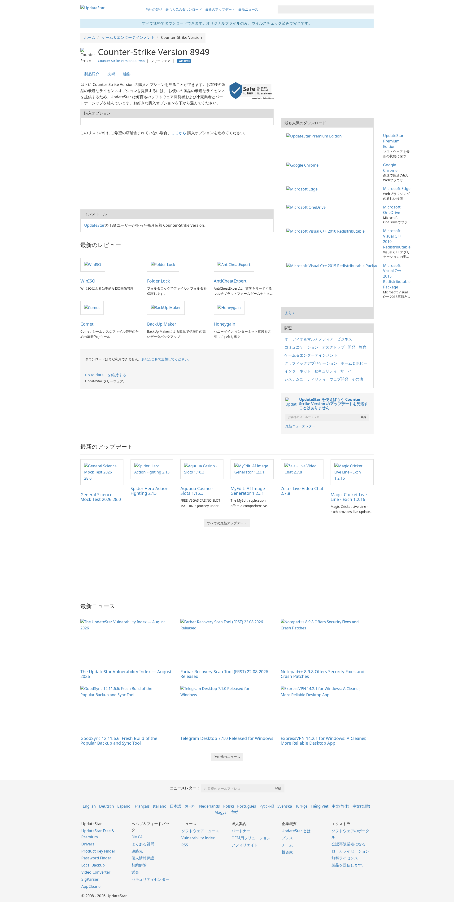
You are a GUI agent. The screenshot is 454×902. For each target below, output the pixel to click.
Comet (87, 324)
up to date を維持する (105, 374)
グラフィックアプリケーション (310, 363)
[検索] (369, 9)
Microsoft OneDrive (392, 209)
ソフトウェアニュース (200, 830)
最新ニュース (248, 9)
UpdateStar (94, 225)
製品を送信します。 (349, 865)
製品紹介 (91, 73)
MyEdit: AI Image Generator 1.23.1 (248, 491)
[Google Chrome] (303, 165)
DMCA (137, 837)
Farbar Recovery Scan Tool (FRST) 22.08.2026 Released (224, 674)
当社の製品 (154, 9)
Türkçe (301, 806)
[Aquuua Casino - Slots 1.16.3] (202, 468)
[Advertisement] (177, 171)
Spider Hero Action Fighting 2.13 (149, 491)
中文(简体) (340, 806)
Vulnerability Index (198, 837)
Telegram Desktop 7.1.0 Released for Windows (226, 738)
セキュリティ (325, 371)
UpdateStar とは (296, 830)
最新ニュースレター (300, 426)
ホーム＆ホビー (354, 363)
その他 (357, 379)
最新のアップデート (220, 9)
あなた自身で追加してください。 (166, 359)
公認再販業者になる (349, 844)
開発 (351, 347)
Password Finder (96, 858)
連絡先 (137, 851)
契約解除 (139, 865)
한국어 (190, 806)
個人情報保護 (142, 858)
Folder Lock (158, 281)
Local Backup (93, 865)
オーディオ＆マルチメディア (309, 339)
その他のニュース (227, 756)
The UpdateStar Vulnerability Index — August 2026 (126, 674)
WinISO (87, 281)
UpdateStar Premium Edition (393, 141)
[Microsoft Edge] (302, 188)
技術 (111, 73)
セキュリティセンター (150, 879)
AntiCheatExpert (230, 281)
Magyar (221, 812)
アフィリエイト (244, 845)
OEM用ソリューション (251, 837)
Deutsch (106, 806)
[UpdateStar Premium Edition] (315, 135)
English (89, 806)
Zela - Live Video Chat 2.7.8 (302, 491)
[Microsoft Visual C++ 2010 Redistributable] (326, 230)
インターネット (297, 371)
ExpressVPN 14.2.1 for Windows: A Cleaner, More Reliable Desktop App (323, 740)
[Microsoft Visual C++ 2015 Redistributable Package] (332, 265)
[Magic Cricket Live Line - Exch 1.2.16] (352, 471)
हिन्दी (234, 812)
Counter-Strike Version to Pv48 (121, 60)
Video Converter (95, 872)
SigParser (90, 879)
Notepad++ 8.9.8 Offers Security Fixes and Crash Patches (322, 674)
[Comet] (92, 307)
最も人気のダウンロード (184, 9)
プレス (287, 837)
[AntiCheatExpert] (234, 264)
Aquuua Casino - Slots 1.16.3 (196, 491)
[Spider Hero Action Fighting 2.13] (152, 468)
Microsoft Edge (396, 188)
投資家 (287, 852)
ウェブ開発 (338, 379)
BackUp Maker (161, 324)
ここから (178, 132)
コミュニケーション (301, 347)
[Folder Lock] (163, 264)
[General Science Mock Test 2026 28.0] (102, 471)
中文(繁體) (361, 806)
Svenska (284, 806)
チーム (287, 845)
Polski (228, 806)
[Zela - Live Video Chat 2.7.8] (302, 468)
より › (289, 312)
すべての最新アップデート (227, 523)
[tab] (92, 74)
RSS (184, 845)
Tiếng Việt (319, 806)
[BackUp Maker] (166, 307)
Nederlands (209, 806)
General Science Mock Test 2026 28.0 (100, 497)
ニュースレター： (185, 788)
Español (124, 806)
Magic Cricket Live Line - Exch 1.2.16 (349, 497)
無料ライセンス (345, 858)
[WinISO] (92, 264)
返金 (135, 872)
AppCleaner (91, 886)
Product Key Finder (98, 851)
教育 (362, 347)
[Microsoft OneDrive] (306, 207)
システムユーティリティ (305, 379)
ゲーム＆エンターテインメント (310, 355)
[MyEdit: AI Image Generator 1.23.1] (252, 468)
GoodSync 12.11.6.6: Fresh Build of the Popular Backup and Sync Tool (118, 740)
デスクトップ (333, 347)
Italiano (159, 806)
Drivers (87, 844)
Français (142, 806)
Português (246, 806)
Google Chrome (390, 167)
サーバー (347, 371)
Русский (266, 806)
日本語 (175, 806)
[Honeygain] (229, 307)
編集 (127, 73)
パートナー (240, 830)
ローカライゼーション (350, 851)
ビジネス (344, 339)
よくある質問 (142, 844)
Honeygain (224, 324)
